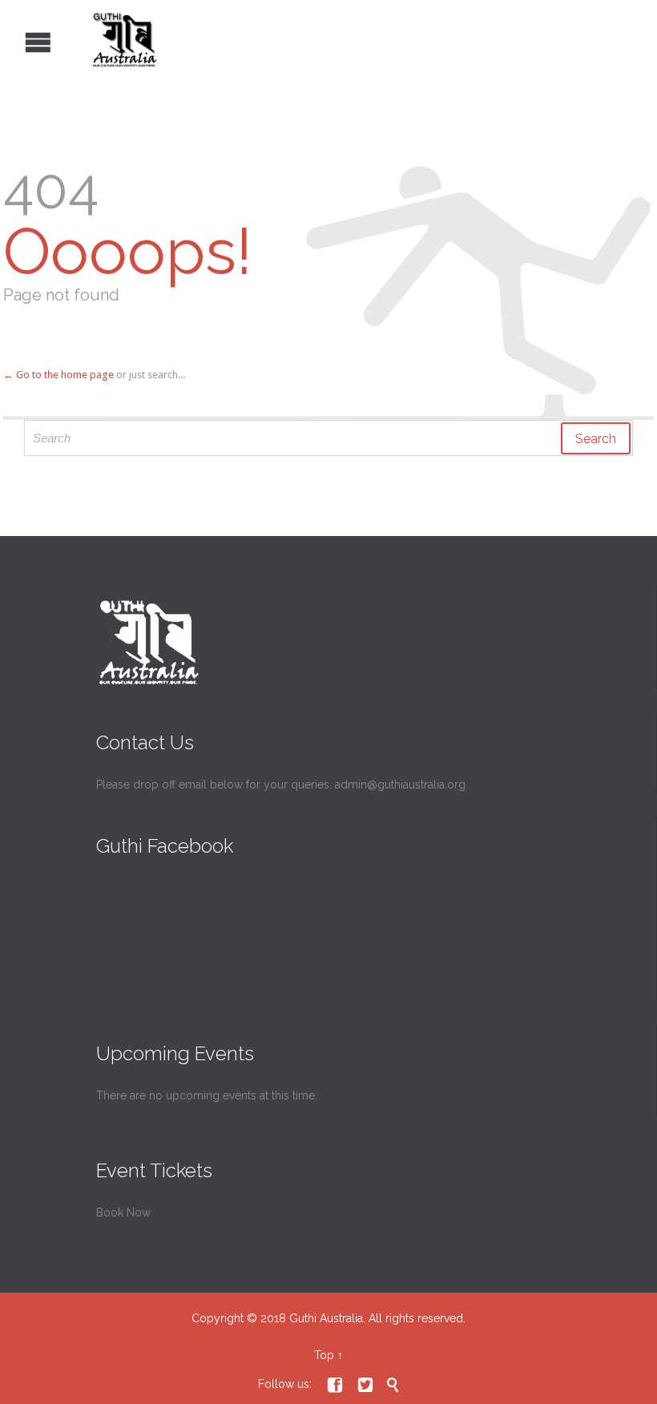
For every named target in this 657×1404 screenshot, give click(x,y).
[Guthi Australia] (316, 40)
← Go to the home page (58, 375)
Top (324, 1355)
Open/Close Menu (14, 40)
